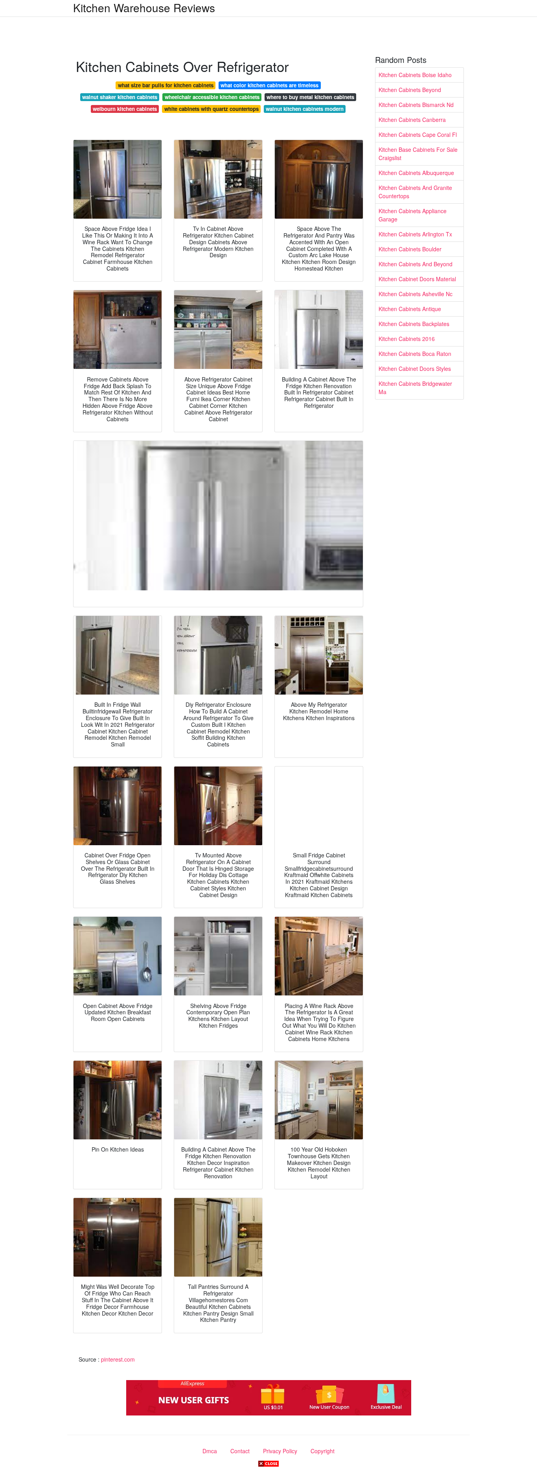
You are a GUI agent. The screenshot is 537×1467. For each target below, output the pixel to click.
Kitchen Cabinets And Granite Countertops (415, 192)
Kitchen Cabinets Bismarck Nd (416, 105)
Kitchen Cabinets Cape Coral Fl (418, 134)
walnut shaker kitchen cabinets (119, 97)
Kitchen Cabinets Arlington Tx (415, 234)
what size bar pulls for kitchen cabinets (165, 85)
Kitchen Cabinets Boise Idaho (415, 75)
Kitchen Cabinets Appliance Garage (413, 215)
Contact (240, 1451)
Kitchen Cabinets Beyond (410, 90)
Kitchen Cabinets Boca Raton (415, 354)
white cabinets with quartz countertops (211, 108)
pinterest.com (118, 1359)
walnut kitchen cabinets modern (305, 108)
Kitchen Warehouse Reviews (144, 7)
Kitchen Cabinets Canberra (412, 119)
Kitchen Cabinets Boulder (410, 249)
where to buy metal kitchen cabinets (310, 97)
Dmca (209, 1451)
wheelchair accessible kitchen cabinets (212, 97)
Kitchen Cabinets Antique (410, 309)
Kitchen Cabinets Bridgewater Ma (415, 388)
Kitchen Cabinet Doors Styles (415, 368)
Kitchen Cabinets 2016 (407, 339)
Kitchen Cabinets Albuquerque (416, 173)
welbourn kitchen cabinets (125, 108)
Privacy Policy (280, 1451)
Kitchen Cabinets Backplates (414, 324)
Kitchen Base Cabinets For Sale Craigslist (418, 154)
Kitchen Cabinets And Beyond (415, 264)
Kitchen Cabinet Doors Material (417, 279)
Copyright (323, 1451)
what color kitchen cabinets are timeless (269, 85)
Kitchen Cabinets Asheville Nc (415, 294)
